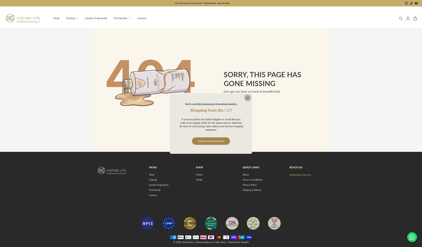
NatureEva (187, 242)
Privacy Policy (249, 184)
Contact (153, 195)
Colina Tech (220, 242)
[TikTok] (411, 3)
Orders (199, 174)
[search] (400, 18)
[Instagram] (406, 3)
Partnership (155, 190)
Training (153, 179)
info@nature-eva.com (300, 174)
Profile (199, 179)
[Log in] (407, 18)
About (246, 174)
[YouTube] (416, 3)
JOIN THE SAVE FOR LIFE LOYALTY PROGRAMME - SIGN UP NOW (201, 3)
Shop (151, 174)
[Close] (247, 98)
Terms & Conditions (253, 179)
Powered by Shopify (238, 242)
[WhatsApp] (412, 237)
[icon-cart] (415, 18)
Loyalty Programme (158, 184)
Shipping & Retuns (252, 190)
